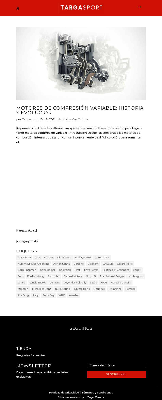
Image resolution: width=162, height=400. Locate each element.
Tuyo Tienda (95, 397)
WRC (61, 295)
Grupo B (91, 276)
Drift (77, 269)
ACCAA (48, 257)
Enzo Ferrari (91, 269)
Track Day (48, 295)
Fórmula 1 (53, 276)
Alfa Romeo (64, 257)
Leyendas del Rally (75, 282)
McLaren (23, 288)
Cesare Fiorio (125, 263)
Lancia (21, 282)
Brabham (93, 263)
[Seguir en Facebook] (77, 336)
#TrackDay (24, 257)
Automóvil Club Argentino (33, 263)
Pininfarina (115, 288)
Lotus (93, 282)
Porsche (130, 288)
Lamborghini (135, 276)
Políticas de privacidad (64, 392)
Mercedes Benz (41, 288)
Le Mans (55, 282)
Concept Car (47, 269)
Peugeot (99, 288)
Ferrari (137, 269)
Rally (36, 295)
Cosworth (65, 269)
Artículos (64, 119)
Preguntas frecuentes (30, 355)
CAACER (108, 263)
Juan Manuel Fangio (112, 276)
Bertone (79, 263)
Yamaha (73, 295)
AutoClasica (102, 257)
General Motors (72, 276)
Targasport (30, 119)
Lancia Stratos (37, 282)
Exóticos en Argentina (116, 269)
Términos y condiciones (97, 392)
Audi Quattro (83, 257)
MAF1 (104, 282)
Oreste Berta (82, 288)
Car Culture (80, 119)
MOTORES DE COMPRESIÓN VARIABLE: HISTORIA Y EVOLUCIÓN (80, 110)
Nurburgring (62, 288)
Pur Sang (23, 295)
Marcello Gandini (121, 282)
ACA (37, 257)
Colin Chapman (27, 269)
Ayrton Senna (61, 263)
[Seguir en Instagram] (85, 336)
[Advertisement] (81, 190)
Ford (20, 276)
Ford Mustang (35, 276)
